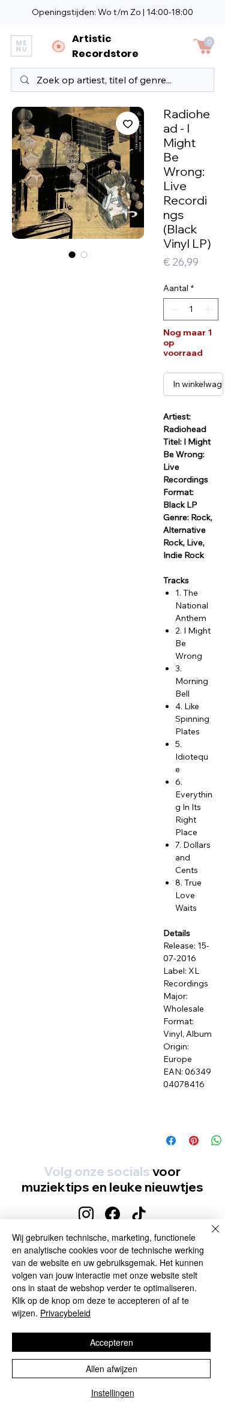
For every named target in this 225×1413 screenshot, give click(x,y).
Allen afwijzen (111, 1369)
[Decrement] (172, 309)
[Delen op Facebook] (171, 1140)
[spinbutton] (191, 309)
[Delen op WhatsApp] (216, 1140)
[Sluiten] (208, 1236)
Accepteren (111, 1342)
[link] (209, 42)
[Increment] (209, 309)
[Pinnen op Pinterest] (194, 1140)
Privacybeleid (65, 1313)
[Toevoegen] (127, 123)
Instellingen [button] (112, 1393)
